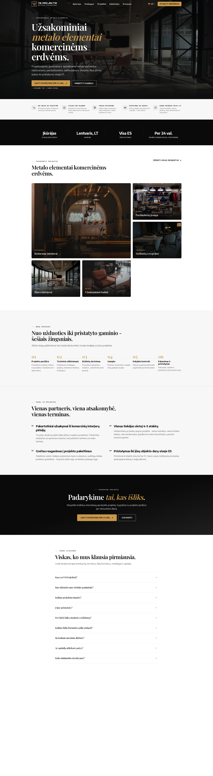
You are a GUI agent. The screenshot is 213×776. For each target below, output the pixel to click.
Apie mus (77, 4)
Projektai (102, 4)
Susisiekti (127, 518)
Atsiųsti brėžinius (169, 4)
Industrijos (114, 4)
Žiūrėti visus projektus (166, 160)
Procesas (127, 4)
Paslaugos (89, 4)
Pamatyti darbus (84, 83)
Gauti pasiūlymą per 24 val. (49, 83)
